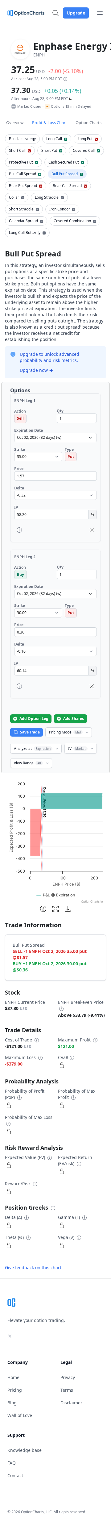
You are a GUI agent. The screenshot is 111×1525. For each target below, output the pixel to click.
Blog (12, 1403)
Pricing (14, 1390)
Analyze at (32, 748)
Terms (66, 1390)
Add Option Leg (33, 718)
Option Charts (88, 122)
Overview (14, 122)
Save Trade (30, 732)
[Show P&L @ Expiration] (56, 895)
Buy (20, 574)
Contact (15, 1475)
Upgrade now (36, 370)
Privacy (67, 1377)
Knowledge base (24, 1450)
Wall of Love (19, 1415)
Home (13, 1377)
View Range (27, 763)
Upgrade (76, 13)
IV (77, 748)
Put (71, 456)
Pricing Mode (65, 732)
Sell (20, 418)
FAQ (11, 1463)
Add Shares (73, 718)
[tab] (22, 138)
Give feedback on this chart (33, 1267)
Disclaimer (71, 1403)
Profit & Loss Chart (49, 122)
